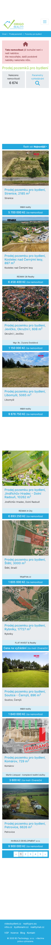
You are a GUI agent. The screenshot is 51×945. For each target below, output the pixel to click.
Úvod (4, 34)
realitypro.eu (30, 923)
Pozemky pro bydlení (33, 34)
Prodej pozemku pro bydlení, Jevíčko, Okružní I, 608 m (25, 327)
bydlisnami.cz (21, 927)
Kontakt (31, 932)
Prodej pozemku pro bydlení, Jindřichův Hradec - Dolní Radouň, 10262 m (25, 493)
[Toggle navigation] (45, 22)
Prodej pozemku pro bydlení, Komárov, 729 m (25, 759)
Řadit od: (34, 146)
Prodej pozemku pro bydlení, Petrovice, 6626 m (25, 825)
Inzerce (14, 932)
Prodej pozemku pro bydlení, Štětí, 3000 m (25, 561)
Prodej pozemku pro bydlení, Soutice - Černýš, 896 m (25, 693)
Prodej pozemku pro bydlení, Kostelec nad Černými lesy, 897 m (25, 259)
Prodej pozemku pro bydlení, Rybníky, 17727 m (25, 627)
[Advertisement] (25, 8)
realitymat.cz (37, 927)
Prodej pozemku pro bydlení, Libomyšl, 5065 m (25, 393)
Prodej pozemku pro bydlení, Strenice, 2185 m (25, 191)
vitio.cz (8, 927)
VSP (6, 932)
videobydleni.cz (12, 923)
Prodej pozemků (15, 34)
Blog (22, 932)
